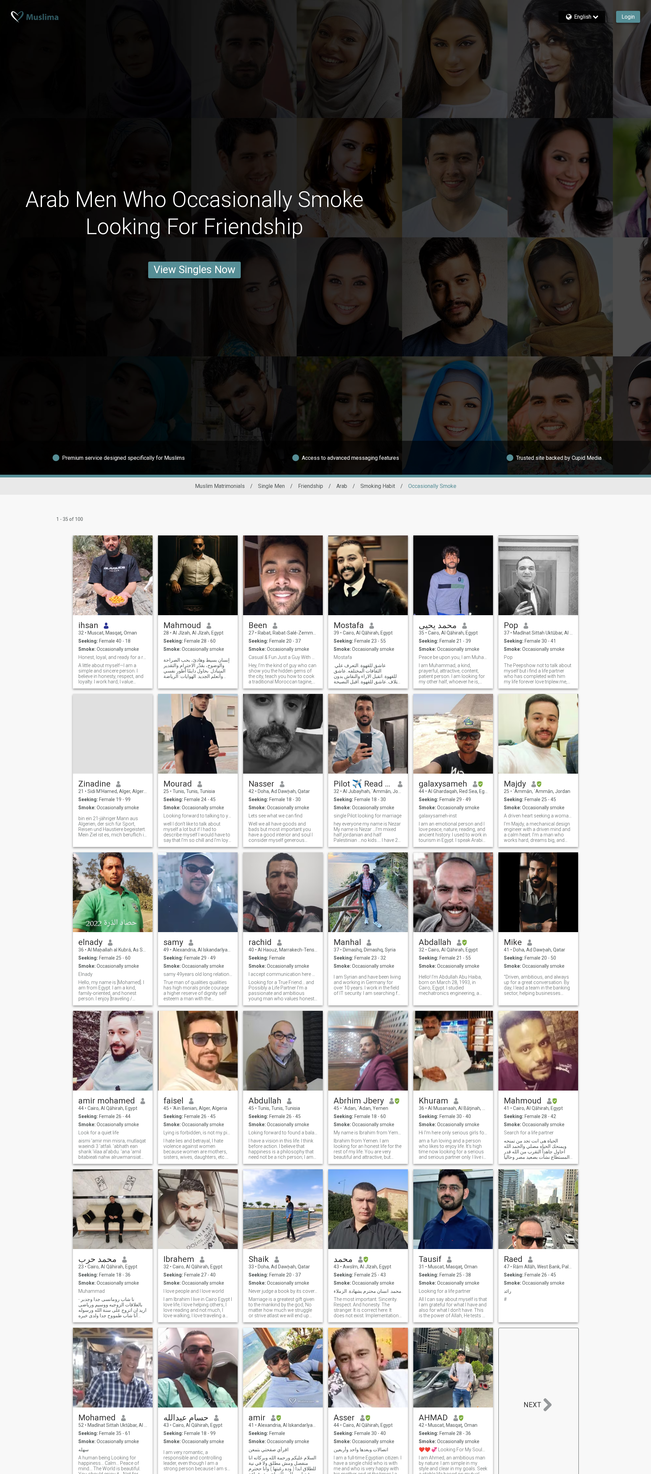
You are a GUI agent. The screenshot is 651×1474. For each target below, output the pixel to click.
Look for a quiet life (98, 1132)
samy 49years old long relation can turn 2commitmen (197, 974)
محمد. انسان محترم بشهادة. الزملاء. (368, 1291)
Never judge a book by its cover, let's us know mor (283, 1291)
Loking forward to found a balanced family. (283, 1132)
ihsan (88, 625)
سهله (83, 1449)
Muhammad (92, 1291)
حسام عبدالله (186, 1417)
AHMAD (433, 1417)
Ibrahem (178, 1259)
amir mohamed (106, 1101)
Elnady (85, 974)
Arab (341, 486)
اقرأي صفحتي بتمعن (269, 1449)
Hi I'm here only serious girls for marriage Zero (453, 1132)
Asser (344, 1417)
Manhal (347, 942)
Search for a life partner (529, 1132)
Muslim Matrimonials (220, 486)
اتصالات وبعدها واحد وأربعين (361, 1449)
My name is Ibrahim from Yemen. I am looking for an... (368, 1132)
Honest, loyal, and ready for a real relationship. (112, 657)
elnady (90, 942)
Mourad (177, 784)
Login (628, 17)
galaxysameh (443, 784)
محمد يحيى (438, 625)
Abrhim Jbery (359, 1101)
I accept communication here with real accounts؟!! (283, 974)
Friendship (310, 486)
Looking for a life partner (445, 1291)
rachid (260, 942)
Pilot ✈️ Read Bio (363, 784)
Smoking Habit (377, 486)
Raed (513, 1259)
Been (258, 625)
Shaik (259, 1259)
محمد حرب (97, 1259)
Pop (511, 625)
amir (257, 1417)
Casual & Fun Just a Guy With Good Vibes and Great (283, 657)
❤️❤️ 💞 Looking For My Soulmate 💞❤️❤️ (453, 1449)
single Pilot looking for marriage (367, 815)
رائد (507, 1291)
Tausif (430, 1259)
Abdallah (435, 942)
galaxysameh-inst (438, 815)
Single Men (271, 486)
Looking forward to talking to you (197, 815)
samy (173, 942)
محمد (343, 1259)
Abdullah (265, 1101)
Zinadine (94, 784)
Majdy (515, 784)
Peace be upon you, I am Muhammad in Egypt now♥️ (453, 657)
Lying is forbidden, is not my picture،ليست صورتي (197, 1132)
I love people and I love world (194, 1291)
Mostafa (349, 625)
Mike (513, 942)
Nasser (261, 784)
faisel (173, 1101)
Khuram (433, 1101)
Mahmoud (182, 625)
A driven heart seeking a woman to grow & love (538, 815)
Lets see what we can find (275, 815)
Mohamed (97, 1417)
